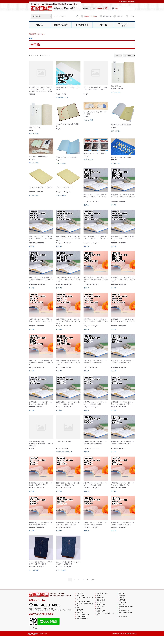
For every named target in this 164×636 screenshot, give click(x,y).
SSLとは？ (35, 628)
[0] (113, 8)
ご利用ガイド (123, 1)
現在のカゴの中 (101, 600)
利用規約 (121, 604)
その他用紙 (80, 610)
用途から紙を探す (82, 616)
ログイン (131, 16)
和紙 (78, 607)
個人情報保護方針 (124, 610)
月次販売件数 (122, 602)
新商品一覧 (80, 612)
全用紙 (30, 38)
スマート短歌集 (33, 570)
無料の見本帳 (80, 595)
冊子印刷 (86, 205)
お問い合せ (132, 1)
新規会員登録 (107, 16)
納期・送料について (102, 593)
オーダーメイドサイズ (83, 614)
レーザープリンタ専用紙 (83, 601)
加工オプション (101, 606)
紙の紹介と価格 (101, 604)
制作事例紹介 (122, 600)
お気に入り (120, 16)
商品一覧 (121, 593)
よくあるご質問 (101, 611)
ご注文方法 (80, 593)
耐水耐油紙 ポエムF (62, 97)
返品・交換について (82, 618)
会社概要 (121, 597)
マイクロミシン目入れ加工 (64, 451)
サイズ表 (99, 608)
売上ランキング (123, 616)
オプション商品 (115, 92)
